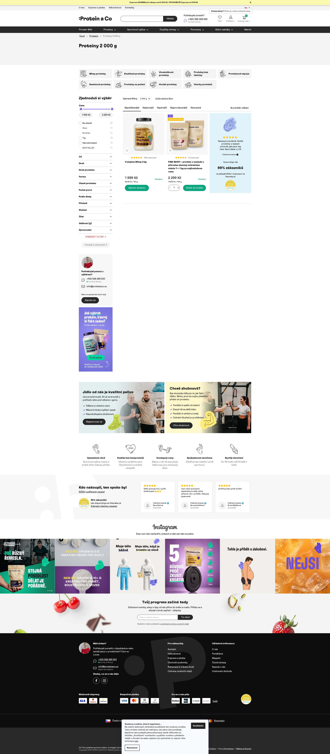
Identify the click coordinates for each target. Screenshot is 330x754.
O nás (81, 8)
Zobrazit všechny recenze (104, 506)
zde (136, 741)
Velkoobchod (115, 8)
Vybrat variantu (136, 188)
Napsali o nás (218, 667)
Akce (97, 128)
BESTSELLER (97, 148)
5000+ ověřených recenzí (92, 492)
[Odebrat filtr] (149, 98)
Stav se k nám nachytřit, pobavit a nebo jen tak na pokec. (165, 534)
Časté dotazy (219, 662)
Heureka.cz (230, 177)
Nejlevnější (148, 108)
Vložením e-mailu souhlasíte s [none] (163, 624)
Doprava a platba (96, 8)
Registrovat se (94, 422)
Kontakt (172, 649)
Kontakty (129, 8)
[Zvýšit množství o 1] (178, 188)
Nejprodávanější (178, 108)
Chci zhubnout (181, 425)
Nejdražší (162, 108)
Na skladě (97, 123)
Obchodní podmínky (178, 662)
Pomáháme (217, 654)
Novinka (97, 133)
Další (215, 701)
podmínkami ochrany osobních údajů (175, 624)
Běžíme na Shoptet (243, 749)
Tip (97, 138)
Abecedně (195, 108)
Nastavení (132, 748)
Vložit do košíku (194, 188)
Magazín (216, 658)
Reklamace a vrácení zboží (181, 667)
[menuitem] (85, 29)
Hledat (170, 18)
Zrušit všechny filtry (164, 99)
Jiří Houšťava (228, 749)
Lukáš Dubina (211, 749)
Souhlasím (198, 726)
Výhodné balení (97, 143)
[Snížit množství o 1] (169, 188)
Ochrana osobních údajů (180, 671)
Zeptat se (90, 300)
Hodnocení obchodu (222, 671)
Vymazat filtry (94, 237)
